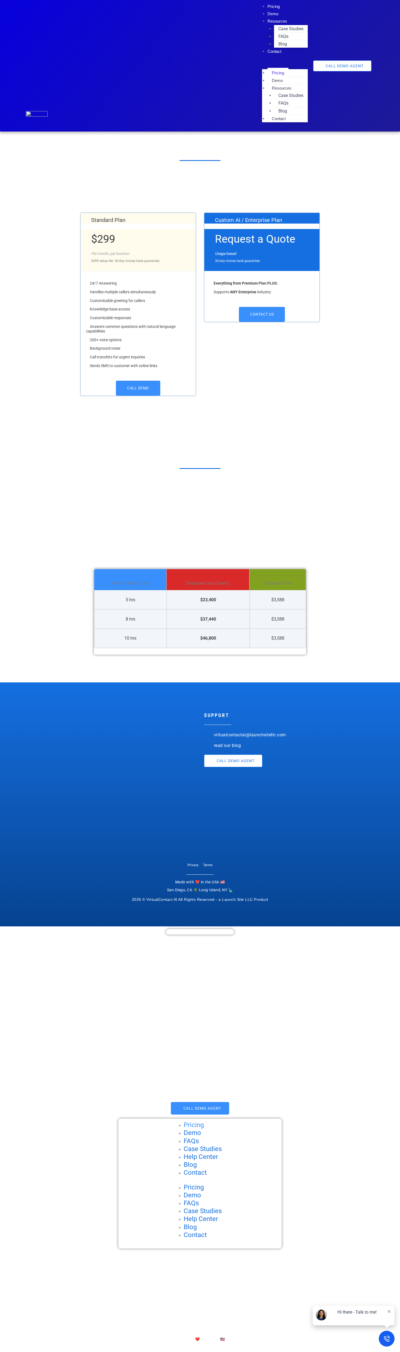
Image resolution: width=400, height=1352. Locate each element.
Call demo (138, 388)
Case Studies (290, 28)
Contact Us (262, 314)
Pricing (273, 6)
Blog (282, 44)
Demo (272, 13)
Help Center (201, 1157)
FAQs (283, 36)
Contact (274, 51)
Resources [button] (277, 21)
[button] (285, 65)
